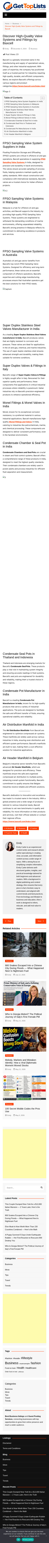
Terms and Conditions (11, 1448)
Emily (7, 49)
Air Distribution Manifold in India (19, 131)
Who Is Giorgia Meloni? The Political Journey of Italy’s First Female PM (24, 1247)
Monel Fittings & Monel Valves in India (21, 118)
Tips (6, 1275)
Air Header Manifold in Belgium (18, 134)
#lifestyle (9, 828)
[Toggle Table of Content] (41, 98)
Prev (9, 921)
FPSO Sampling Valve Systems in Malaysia (22, 104)
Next (39, 921)
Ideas (7, 1270)
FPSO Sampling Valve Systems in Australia (22, 107)
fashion (34, 828)
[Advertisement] (24, 1153)
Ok (18, 1539)
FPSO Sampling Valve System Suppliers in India (24, 101)
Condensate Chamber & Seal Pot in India (21, 121)
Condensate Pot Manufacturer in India (21, 129)
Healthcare (30, 1368)
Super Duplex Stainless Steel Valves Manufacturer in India (20, 111)
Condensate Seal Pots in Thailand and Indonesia (21, 124)
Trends (8, 1286)
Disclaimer (7, 1443)
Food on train (11, 833)
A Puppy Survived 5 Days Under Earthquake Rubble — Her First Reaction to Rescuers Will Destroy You (23, 1238)
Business (34, 49)
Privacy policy (28, 1539)
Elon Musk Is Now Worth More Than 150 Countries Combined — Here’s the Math (21, 1228)
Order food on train (11, 1372)
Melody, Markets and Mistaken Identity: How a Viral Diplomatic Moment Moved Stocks (21, 1063)
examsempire (24, 1364)
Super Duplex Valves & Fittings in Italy (20, 115)
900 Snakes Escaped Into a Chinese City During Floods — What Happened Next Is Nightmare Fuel (24, 968)
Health (24, 833)
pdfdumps (21, 1371)
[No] (46, 1536)
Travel (7, 1280)
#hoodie (16, 1358)
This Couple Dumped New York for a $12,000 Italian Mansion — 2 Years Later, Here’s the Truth (23, 1207)
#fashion (8, 1358)
